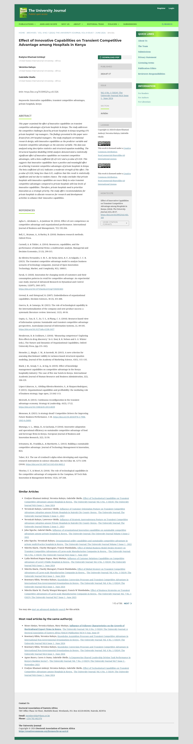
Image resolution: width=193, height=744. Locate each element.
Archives (31, 33)
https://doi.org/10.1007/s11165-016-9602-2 (45, 464)
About (77, 24)
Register (161, 8)
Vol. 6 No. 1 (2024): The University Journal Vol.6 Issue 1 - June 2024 (72, 33)
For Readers (143, 93)
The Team (143, 46)
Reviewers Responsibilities (151, 73)
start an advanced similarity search (48, 609)
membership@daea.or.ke (38, 715)
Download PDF (110, 57)
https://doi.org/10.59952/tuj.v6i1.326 (41, 92)
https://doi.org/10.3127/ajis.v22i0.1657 (36, 329)
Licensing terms (146, 62)
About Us (142, 40)
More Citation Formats (110, 223)
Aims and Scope (48, 24)
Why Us (65, 24)
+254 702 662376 (34, 718)
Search (168, 24)
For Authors (143, 97)
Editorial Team (95, 24)
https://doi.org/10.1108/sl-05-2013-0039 (37, 407)
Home (22, 33)
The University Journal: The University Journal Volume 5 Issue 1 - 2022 (98, 544)
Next (126, 603)
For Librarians (144, 101)
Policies (113, 24)
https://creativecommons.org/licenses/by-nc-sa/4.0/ (43, 731)
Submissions (130, 24)
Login (171, 8)
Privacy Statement (147, 57)
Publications (26, 24)
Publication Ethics (147, 68)
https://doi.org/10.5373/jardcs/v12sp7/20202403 (41, 289)
